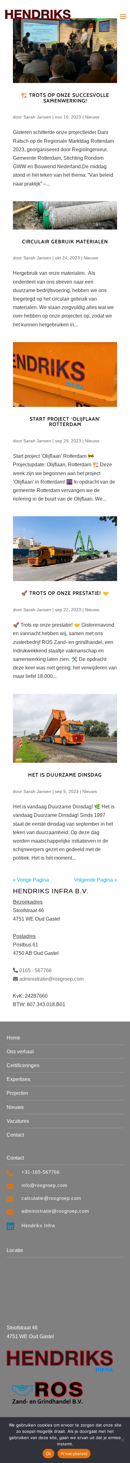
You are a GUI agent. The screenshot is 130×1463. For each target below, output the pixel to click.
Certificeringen (23, 1065)
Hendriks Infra (38, 1225)
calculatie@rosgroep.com (51, 1198)
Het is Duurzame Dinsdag (65, 775)
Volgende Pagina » (95, 880)
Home (13, 1037)
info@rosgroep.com (44, 1185)
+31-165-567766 (40, 1172)
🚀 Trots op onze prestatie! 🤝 (65, 593)
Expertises (18, 1079)
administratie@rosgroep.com (51, 979)
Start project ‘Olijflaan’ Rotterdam (65, 422)
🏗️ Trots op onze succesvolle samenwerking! (65, 98)
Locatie (15, 1250)
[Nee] (122, 1440)
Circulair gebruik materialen (65, 242)
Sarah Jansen (37, 116)
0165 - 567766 (35, 970)
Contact (15, 1135)
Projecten (17, 1093)
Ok (48, 1453)
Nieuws (92, 116)
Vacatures (18, 1121)
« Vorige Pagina (31, 880)
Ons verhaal (20, 1051)
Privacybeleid (74, 1453)
